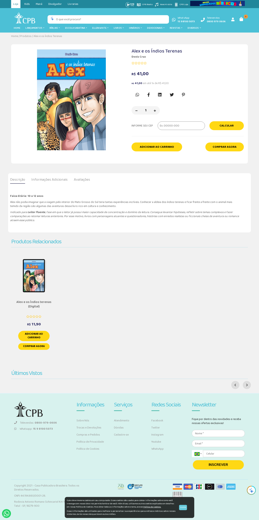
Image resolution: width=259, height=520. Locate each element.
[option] (71, 99)
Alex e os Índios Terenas (48, 36)
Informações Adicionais (49, 179)
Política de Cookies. (152, 507)
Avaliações (82, 179)
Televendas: (38, 423)
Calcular (227, 125)
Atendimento (121, 420)
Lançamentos (34, 28)
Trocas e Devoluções (88, 427)
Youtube (156, 442)
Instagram (157, 434)
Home (17, 28)
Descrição (17, 179)
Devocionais (155, 28)
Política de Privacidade (90, 442)
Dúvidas (119, 427)
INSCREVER (218, 464)
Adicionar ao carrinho (157, 147)
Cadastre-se (121, 434)
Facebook (157, 420)
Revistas (175, 28)
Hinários (135, 28)
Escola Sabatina (75, 28)
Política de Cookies (87, 449)
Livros (118, 28)
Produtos (26, 36)
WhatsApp (157, 449)
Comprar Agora (225, 147)
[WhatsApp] (6, 513)
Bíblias (54, 28)
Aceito (183, 507)
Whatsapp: (36, 429)
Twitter (155, 427)
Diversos (194, 28)
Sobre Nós (82, 420)
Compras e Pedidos (88, 434)
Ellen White (99, 28)
